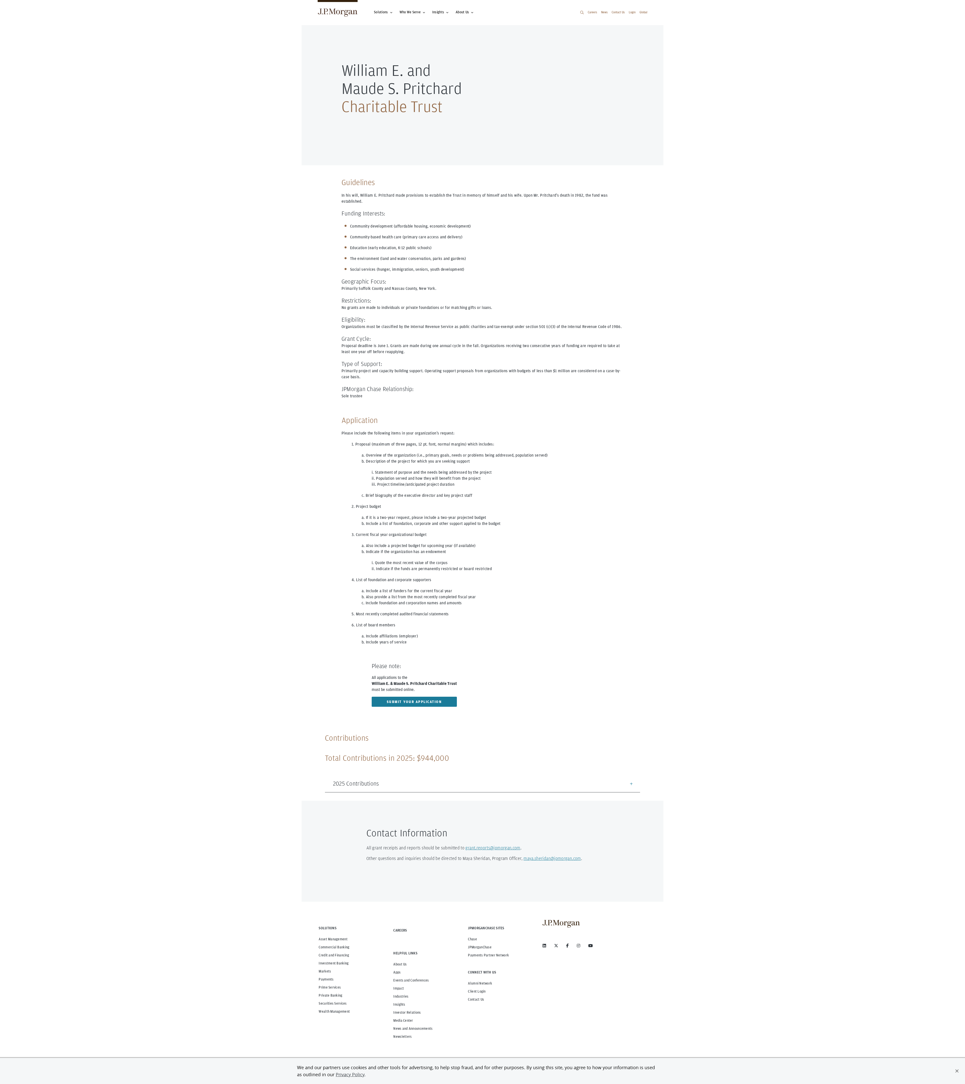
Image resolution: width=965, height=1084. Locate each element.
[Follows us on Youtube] (590, 946)
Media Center (403, 1020)
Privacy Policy (350, 1074)
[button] (957, 1071)
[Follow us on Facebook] (567, 946)
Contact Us (618, 12)
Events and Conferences (411, 980)
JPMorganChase (480, 947)
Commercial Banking (334, 947)
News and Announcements (412, 1028)
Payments (326, 979)
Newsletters (402, 1037)
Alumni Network (480, 983)
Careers (592, 12)
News (604, 12)
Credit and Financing (334, 955)
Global (643, 12)
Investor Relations (407, 1012)
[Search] (582, 13)
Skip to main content (20, 5)
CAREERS (400, 930)
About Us (462, 12)
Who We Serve (410, 12)
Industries (400, 996)
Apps (397, 972)
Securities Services (333, 1003)
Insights (438, 12)
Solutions (381, 12)
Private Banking (330, 995)
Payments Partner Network (488, 955)
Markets (325, 971)
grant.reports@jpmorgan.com (492, 847)
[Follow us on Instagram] (578, 946)
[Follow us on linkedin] (544, 946)
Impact (398, 988)
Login (632, 12)
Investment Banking (334, 963)
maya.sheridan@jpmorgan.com (552, 858)
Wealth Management (334, 1011)
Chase (472, 939)
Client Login (477, 991)
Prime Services (330, 987)
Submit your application (414, 702)
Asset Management (333, 939)
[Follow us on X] (556, 946)
